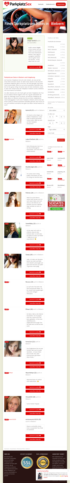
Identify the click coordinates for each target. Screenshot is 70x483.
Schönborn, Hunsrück (56, 76)
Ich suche (50, 107)
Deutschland (13, 449)
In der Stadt (51, 133)
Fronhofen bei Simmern (56, 43)
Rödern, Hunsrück (56, 68)
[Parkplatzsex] (18, 4)
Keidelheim (56, 65)
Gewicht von (51, 120)
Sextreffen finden (34, 133)
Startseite (40, 4)
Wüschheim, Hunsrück (56, 87)
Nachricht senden (34, 67)
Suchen (61, 140)
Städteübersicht (50, 4)
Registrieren (60, 4)
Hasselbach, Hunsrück (56, 97)
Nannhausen (56, 52)
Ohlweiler (56, 79)
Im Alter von (51, 114)
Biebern (41, 110)
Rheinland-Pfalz (21, 449)
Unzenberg (56, 47)
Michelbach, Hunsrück (56, 71)
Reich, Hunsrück (56, 49)
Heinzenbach (56, 55)
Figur (49, 126)
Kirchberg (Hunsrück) (56, 95)
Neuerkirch (56, 84)
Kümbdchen (56, 92)
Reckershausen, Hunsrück (56, 61)
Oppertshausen (56, 73)
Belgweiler (56, 81)
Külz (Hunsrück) (56, 57)
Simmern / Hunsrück (56, 89)
